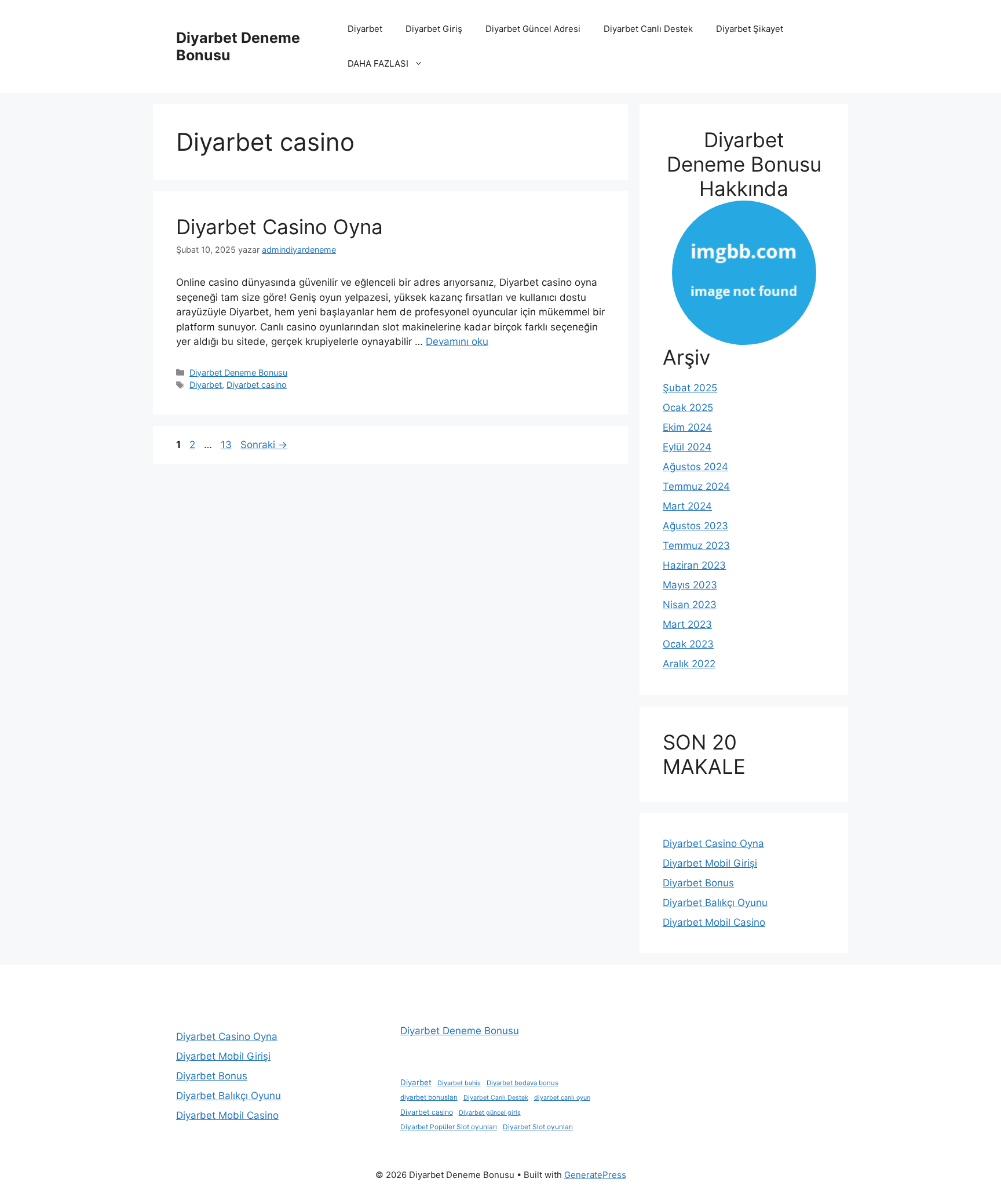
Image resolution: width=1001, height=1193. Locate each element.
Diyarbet (365, 28)
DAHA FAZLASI (378, 63)
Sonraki (263, 444)
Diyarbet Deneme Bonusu (238, 372)
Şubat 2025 (690, 388)
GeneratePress (595, 1174)
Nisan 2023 (690, 604)
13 (227, 444)
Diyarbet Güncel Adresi (532, 28)
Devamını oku (457, 341)
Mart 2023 (687, 624)
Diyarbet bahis (459, 1083)
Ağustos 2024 (695, 466)
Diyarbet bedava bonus (522, 1083)
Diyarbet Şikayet (749, 28)
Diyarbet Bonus (698, 883)
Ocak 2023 (688, 644)
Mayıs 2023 (690, 585)
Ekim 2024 (687, 427)
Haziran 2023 (694, 565)
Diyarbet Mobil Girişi (710, 863)
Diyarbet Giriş (433, 28)
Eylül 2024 (687, 447)
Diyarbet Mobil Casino (714, 922)
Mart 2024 (687, 506)
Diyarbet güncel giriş (490, 1112)
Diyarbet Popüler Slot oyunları (448, 1127)
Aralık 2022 (689, 664)
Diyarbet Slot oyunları (538, 1127)
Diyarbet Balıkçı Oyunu (715, 902)
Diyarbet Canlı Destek (648, 28)
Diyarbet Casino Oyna (279, 226)
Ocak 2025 (688, 407)
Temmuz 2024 (696, 486)
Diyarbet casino (256, 385)
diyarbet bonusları (429, 1097)
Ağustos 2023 (695, 526)
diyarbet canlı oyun (562, 1097)
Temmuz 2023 (696, 545)
